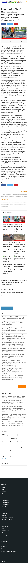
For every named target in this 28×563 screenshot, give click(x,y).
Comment (3, 295)
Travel (3, 537)
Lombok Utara (5, 506)
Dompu (4, 493)
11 (25, 447)
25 (25, 453)
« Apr (2, 459)
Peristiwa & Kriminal (7, 522)
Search (22, 386)
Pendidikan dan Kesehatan (8, 519)
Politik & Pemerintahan (7, 524)
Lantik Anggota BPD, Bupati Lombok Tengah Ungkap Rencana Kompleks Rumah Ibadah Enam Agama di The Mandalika (12, 370)
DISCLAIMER (6, 544)
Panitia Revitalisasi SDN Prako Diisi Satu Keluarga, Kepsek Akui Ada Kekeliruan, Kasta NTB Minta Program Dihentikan (13, 350)
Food (3, 498)
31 (21, 456)
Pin (16, 24)
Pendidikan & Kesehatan (7, 517)
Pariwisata (4, 513)
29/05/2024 (21, 19)
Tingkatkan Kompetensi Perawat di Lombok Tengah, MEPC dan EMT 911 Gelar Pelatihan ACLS (19, 228)
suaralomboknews (11, 561)
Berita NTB (4, 487)
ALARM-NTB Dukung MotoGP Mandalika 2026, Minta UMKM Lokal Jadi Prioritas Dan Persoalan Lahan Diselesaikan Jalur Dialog (14, 363)
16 (17, 450)
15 (14, 450)
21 (10, 453)
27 (6, 456)
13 (6, 450)
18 (25, 450)
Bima (3, 489)
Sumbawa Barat (5, 530)
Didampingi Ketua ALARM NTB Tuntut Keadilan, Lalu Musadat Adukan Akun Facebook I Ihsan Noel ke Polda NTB (13, 344)
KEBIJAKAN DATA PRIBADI (9, 551)
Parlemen (4, 515)
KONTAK (5, 546)
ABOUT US (5, 541)
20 (6, 453)
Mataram (4, 509)
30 (17, 456)
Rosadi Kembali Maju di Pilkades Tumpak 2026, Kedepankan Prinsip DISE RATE (13, 317)
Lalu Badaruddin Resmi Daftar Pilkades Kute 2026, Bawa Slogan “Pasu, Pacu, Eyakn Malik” (13, 356)
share (4, 24)
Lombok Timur (5, 504)
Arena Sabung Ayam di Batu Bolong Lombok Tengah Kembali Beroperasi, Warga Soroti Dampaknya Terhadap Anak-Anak (14, 329)
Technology (4, 535)
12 (3, 450)
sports (3, 528)
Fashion (4, 496)
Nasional (4, 511)
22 (14, 453)
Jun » (6, 459)
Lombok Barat (5, 500)
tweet (10, 24)
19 (3, 453)
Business (4, 491)
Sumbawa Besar (5, 532)
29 (14, 456)
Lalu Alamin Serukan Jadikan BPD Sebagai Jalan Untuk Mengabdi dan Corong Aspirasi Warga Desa (13, 377)
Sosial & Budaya (5, 526)
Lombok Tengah (5, 502)
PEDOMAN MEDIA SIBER (9, 549)
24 (21, 453)
